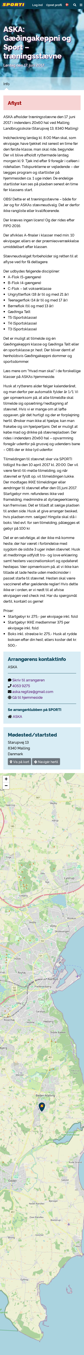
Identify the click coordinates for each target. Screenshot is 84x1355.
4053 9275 (21, 685)
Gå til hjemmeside (27, 697)
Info (6, 83)
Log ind (37, 5)
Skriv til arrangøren (28, 679)
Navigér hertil (47, 761)
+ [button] (6, 779)
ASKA (17, 716)
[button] (67, 4)
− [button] (6, 785)
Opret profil (54, 5)
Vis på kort (20, 761)
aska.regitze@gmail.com (32, 691)
